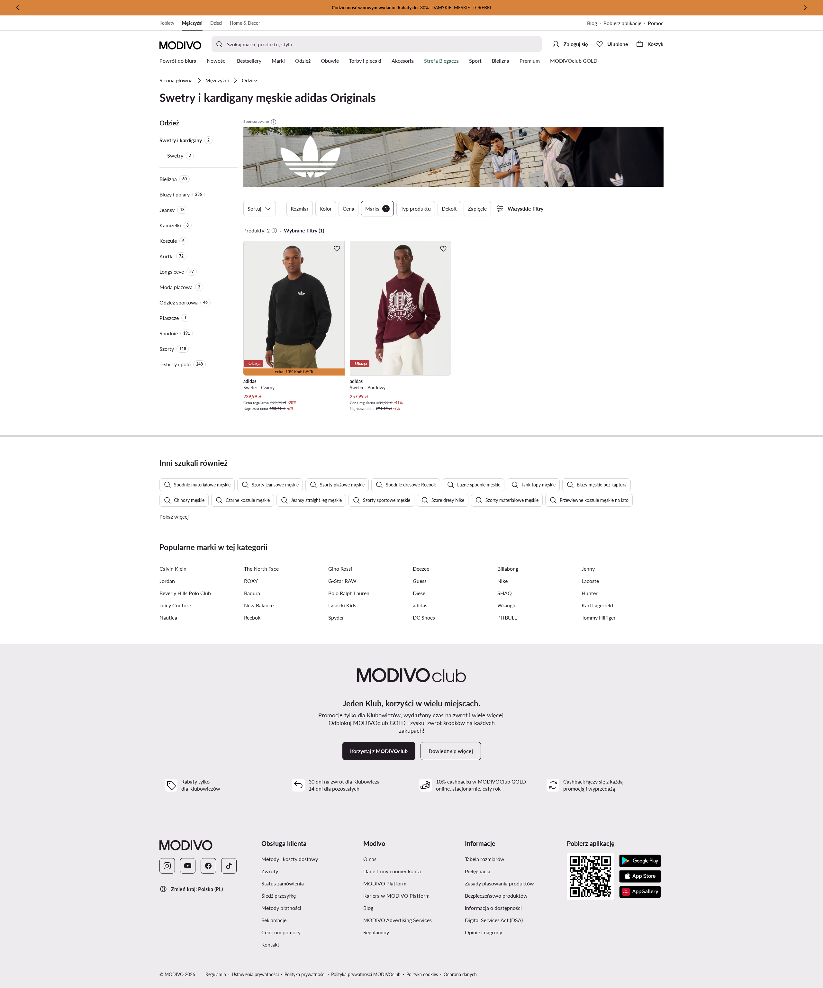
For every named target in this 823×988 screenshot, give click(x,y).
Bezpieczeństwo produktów (513, 895)
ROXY (251, 581)
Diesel (420, 593)
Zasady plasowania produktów (513, 883)
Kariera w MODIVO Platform (411, 895)
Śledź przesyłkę (309, 895)
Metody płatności (309, 907)
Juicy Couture (175, 605)
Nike (502, 581)
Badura (252, 593)
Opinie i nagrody (513, 932)
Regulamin (215, 974)
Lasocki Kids (342, 605)
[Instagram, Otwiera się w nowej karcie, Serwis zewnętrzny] (167, 866)
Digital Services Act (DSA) (513, 920)
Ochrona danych (460, 974)
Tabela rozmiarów (513, 859)
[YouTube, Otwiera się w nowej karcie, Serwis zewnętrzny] (187, 866)
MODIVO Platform (411, 883)
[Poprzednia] (18, 7)
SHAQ (504, 593)
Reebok (252, 617)
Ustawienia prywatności (255, 974)
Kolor (326, 208)
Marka (376, 208)
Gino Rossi (340, 569)
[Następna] (805, 7)
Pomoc (656, 23)
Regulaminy (406, 932)
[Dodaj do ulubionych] (337, 248)
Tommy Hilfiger (599, 617)
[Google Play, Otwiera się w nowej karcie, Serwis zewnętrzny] (640, 861)
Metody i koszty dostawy (309, 859)
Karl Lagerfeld (597, 605)
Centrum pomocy (309, 932)
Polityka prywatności (305, 974)
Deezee (421, 569)
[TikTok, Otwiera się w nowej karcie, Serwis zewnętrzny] (229, 866)
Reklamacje (304, 920)
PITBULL (507, 617)
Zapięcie (477, 208)
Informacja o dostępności (513, 907)
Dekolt (449, 208)
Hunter (590, 593)
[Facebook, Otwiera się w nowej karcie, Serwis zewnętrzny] (208, 866)
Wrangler (507, 605)
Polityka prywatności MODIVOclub (366, 974)
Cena (348, 208)
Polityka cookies (422, 974)
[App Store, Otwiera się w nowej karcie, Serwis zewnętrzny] (640, 876)
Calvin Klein (172, 569)
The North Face (261, 569)
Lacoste (590, 581)
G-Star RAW (342, 581)
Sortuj (254, 208)
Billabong (507, 569)
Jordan (167, 581)
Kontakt (300, 944)
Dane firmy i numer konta (411, 871)
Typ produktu (416, 208)
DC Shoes (424, 617)
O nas (400, 859)
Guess (420, 581)
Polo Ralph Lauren (348, 593)
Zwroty (300, 871)
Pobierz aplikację (625, 23)
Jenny (588, 569)
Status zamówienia (309, 883)
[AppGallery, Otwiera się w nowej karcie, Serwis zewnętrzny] (640, 891)
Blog (595, 23)
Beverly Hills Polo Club (185, 593)
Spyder (336, 617)
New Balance (259, 605)
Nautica (168, 617)
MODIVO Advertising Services (411, 920)
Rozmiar (300, 208)
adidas (420, 605)
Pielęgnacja (508, 871)
